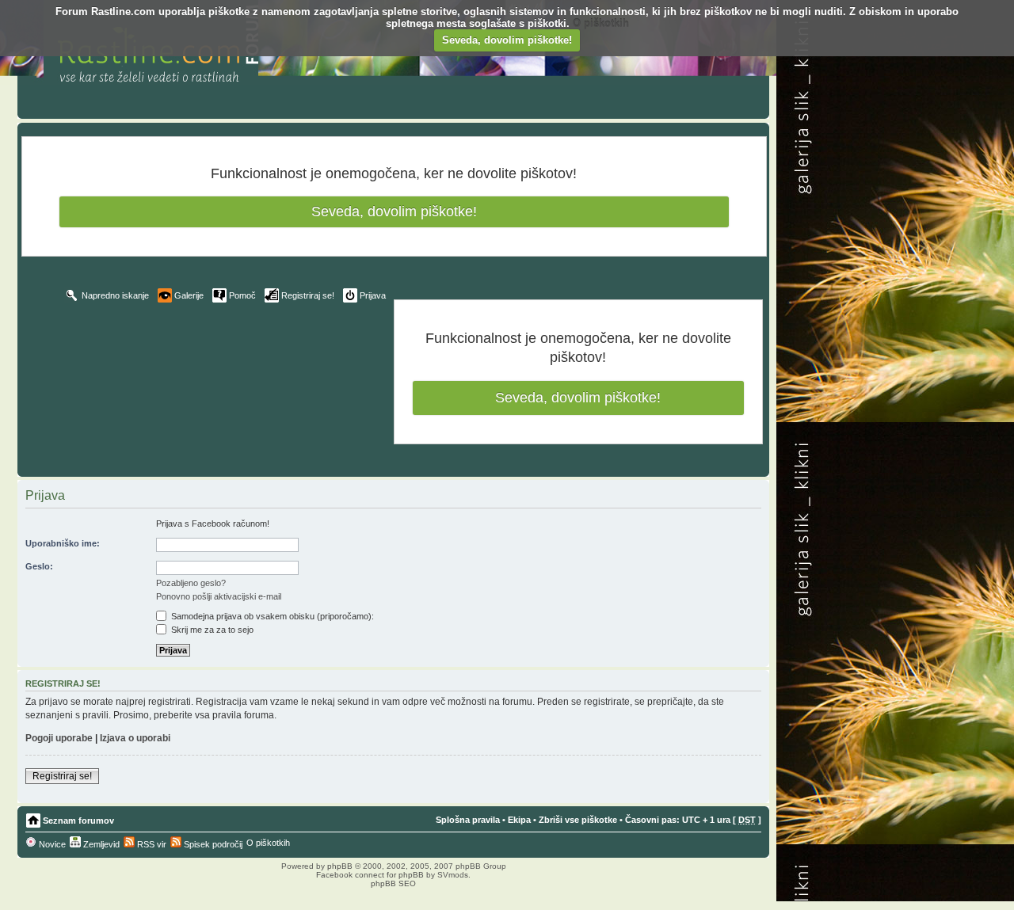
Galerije (189, 295)
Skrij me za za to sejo (211, 629)
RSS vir (150, 844)
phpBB (340, 866)
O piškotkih (601, 23)
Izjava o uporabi (135, 738)
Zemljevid (100, 844)
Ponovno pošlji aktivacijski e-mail (218, 596)
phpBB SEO (393, 883)
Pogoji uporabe (59, 738)
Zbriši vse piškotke (578, 819)
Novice (51, 844)
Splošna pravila (468, 819)
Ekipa (519, 819)
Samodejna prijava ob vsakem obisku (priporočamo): (271, 616)
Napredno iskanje (115, 295)
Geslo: (39, 566)
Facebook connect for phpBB (370, 874)
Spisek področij (211, 844)
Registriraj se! (307, 295)
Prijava (373, 295)
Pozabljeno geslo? (191, 583)
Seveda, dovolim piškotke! (507, 40)
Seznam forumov (78, 820)
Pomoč (242, 295)
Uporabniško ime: (62, 543)
